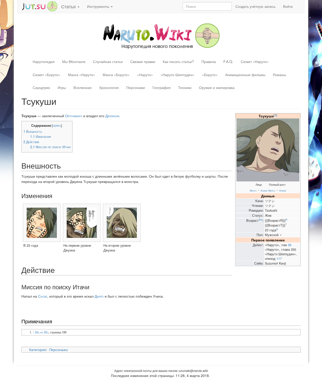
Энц (261, 219)
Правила (209, 61)
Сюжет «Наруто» (255, 61)
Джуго (99, 296)
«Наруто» (145, 74)
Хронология (109, 87)
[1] (275, 115)
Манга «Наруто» (81, 74)
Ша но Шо (42, 332)
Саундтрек (41, 87)
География (161, 87)
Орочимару (73, 115)
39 (289, 245)
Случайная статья (108, 61)
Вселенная (82, 87)
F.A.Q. (228, 61)
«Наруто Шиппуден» (177, 74)
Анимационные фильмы (245, 74)
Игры (62, 87)
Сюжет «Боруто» (46, 74)
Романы (279, 74)
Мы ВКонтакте (74, 61)
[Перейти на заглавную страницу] (161, 35)
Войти (288, 6)
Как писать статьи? (178, 61)
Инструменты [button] (98, 6)
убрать (57, 125)
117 (279, 258)
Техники (184, 87)
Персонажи (135, 87)
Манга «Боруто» (116, 74)
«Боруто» (210, 74)
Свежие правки (142, 61)
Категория (37, 349)
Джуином (112, 115)
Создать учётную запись (255, 6)
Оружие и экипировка (216, 87)
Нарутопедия (44, 61)
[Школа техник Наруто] (39, 5)
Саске (42, 296)
